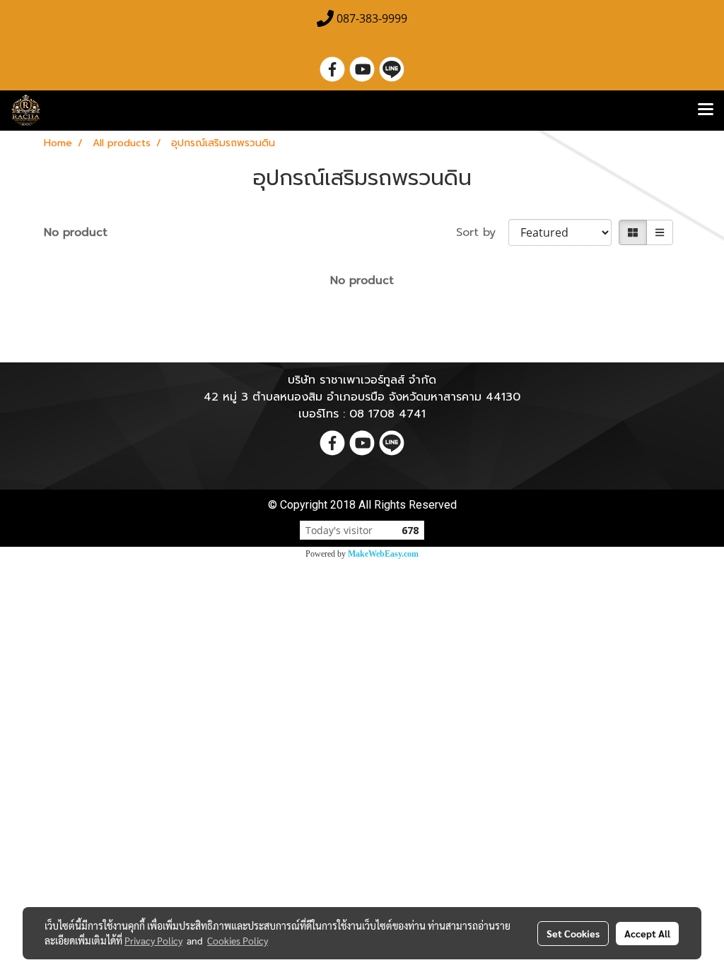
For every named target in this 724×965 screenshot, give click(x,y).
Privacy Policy (153, 940)
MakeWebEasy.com (383, 554)
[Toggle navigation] (705, 110)
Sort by (482, 232)
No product (75, 232)
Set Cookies (573, 933)
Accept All (647, 933)
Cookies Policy (237, 940)
